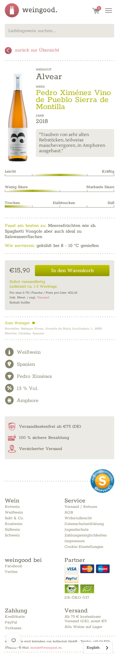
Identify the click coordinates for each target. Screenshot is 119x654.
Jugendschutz (76, 529)
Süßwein (12, 529)
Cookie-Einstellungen (83, 546)
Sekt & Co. (14, 518)
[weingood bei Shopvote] (102, 481)
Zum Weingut (20, 323)
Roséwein (13, 523)
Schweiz (12, 535)
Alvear (49, 76)
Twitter (11, 571)
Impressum (74, 541)
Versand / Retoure (80, 506)
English (93, 647)
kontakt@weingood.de (46, 648)
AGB (68, 512)
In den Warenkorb (72, 270)
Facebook (13, 566)
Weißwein (14, 512)
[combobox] (59, 30)
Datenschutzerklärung (84, 523)
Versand (43, 298)
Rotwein (12, 506)
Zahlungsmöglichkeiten (85, 535)
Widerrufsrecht (78, 518)
